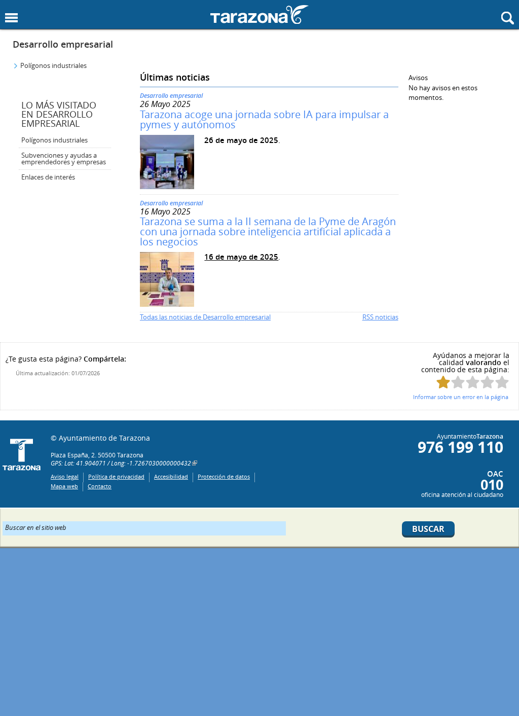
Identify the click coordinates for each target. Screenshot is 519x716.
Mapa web (64, 486)
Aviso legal (65, 476)
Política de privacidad (116, 476)
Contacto (100, 486)
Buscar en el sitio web (35, 527)
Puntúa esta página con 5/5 (502, 382)
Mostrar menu (11, 18)
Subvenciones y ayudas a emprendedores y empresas (63, 158)
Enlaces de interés (48, 177)
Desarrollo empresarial (63, 44)
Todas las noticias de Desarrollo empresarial (205, 316)
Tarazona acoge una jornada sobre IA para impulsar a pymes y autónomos (264, 119)
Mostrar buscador (507, 18)
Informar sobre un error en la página (460, 397)
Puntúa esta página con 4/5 (487, 382)
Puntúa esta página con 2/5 (458, 382)
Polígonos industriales (53, 65)
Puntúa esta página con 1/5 (443, 382)
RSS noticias (380, 316)
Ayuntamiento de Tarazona (259, 14)
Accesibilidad (171, 476)
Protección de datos (224, 476)
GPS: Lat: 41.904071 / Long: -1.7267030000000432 (121, 463)
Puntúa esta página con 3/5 (472, 382)
